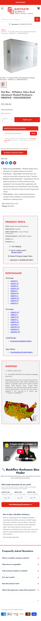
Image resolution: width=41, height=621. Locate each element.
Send (33, 133)
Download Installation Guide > (21, 341)
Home (3, 30)
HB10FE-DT (15, 327)
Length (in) (5, 492)
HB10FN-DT (15, 332)
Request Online (16, 252)
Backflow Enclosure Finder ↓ (14, 153)
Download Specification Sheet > (21, 352)
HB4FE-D (14, 291)
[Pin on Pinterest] (14, 162)
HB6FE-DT (15, 301)
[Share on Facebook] (2, 162)
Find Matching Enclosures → (20, 504)
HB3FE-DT (15, 283)
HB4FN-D (14, 296)
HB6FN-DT (15, 312)
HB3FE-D (14, 281)
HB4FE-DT (15, 293)
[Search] (37, 19)
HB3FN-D (14, 286)
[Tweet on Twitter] (6, 162)
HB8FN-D (14, 320)
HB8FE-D (14, 315)
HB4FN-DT (15, 298)
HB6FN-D (14, 303)
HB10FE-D (15, 324)
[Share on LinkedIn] (10, 162)
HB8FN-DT (15, 322)
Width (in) (18, 492)
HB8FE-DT (15, 317)
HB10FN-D (15, 329)
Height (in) (31, 492)
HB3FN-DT (15, 288)
